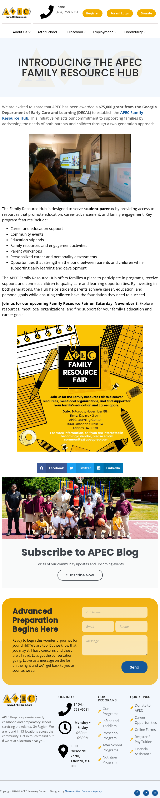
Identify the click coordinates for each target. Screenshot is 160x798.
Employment (103, 32)
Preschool (75, 32)
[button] (52, 468)
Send (134, 667)
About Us (20, 32)
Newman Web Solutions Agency (83, 791)
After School (47, 32)
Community (133, 32)
